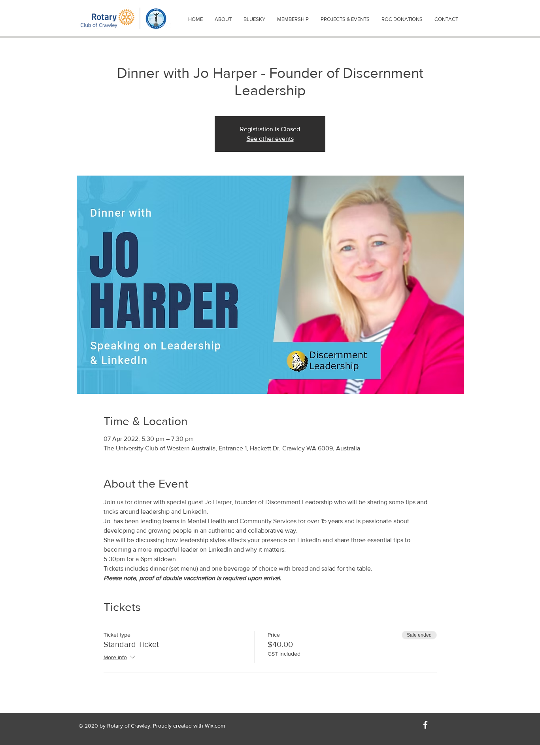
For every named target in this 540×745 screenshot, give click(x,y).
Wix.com (215, 725)
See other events (270, 138)
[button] (223, 19)
